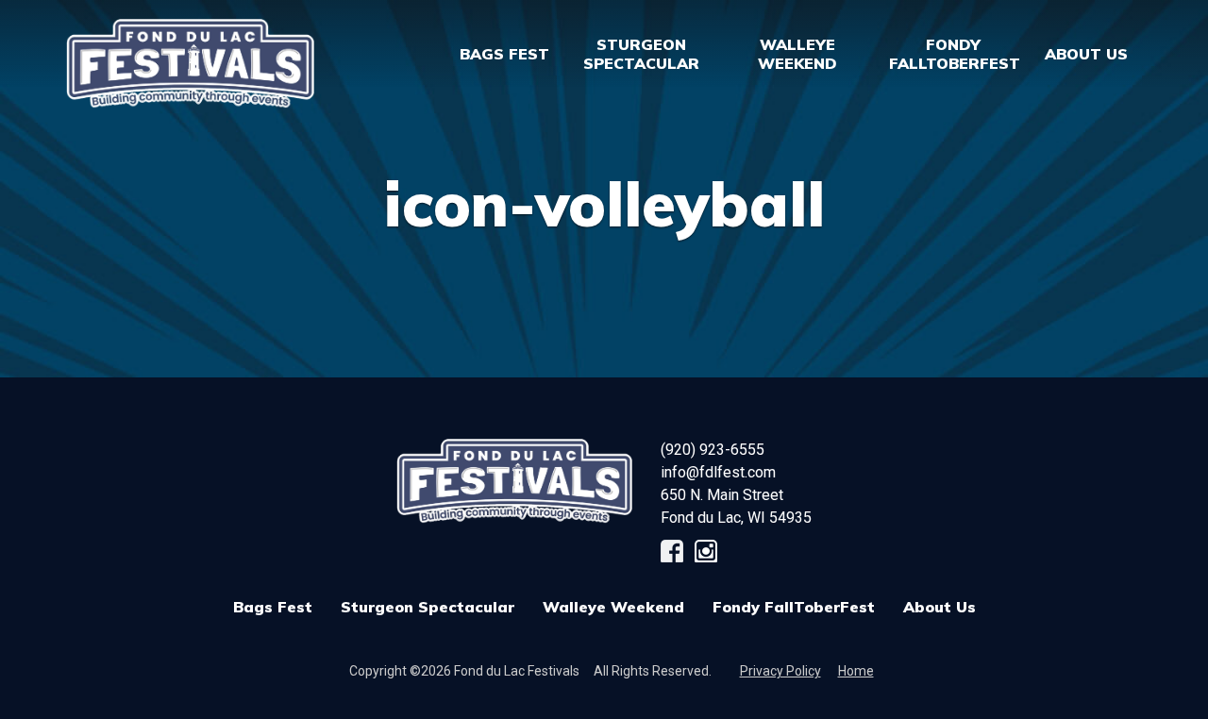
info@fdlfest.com (718, 472)
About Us (939, 606)
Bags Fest (504, 53)
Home (856, 670)
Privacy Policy (780, 670)
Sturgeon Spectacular (427, 606)
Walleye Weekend (613, 606)
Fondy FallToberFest (794, 606)
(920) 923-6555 (712, 450)
